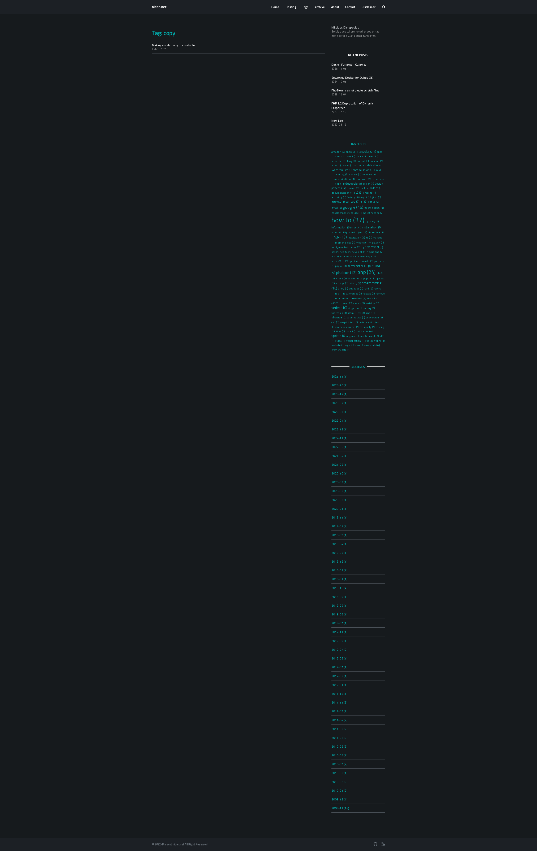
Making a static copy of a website (173, 45)
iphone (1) (351, 232)
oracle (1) (368, 261)
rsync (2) (372, 298)
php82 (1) (341, 278)
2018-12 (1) (339, 561)
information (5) (341, 227)
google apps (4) (374, 208)
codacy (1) (355, 174)
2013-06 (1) (339, 614)
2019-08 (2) (339, 526)
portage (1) (342, 283)
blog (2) (352, 161)
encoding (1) (339, 197)
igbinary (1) (372, 221)
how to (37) (348, 220)
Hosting (291, 7)
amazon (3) (338, 152)
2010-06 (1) (339, 755)
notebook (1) (347, 256)
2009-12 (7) (339, 799)
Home (275, 7)
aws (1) (351, 156)
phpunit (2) (370, 278)
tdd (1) (354, 322)
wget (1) (350, 345)
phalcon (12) (346, 272)
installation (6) (372, 227)
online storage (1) (365, 256)
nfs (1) (335, 256)
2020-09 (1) (339, 482)
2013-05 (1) (339, 623)
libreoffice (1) (376, 232)
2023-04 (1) (339, 420)
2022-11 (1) (339, 438)
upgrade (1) (353, 336)
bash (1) (373, 156)
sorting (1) (369, 308)
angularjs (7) (368, 151)
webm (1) (379, 341)
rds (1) (339, 294)
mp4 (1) (366, 247)
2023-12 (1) (339, 394)
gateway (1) (338, 202)
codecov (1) (369, 174)
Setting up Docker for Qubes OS (352, 77)
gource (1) (357, 213)
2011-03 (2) (339, 729)
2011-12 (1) (339, 693)
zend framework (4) (367, 345)
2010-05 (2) (339, 764)
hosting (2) (377, 213)
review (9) (359, 298)
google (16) (353, 207)
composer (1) (364, 179)
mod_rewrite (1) (341, 247)
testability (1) (368, 327)
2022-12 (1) (339, 429)
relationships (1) (353, 294)
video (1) (340, 341)
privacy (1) (355, 283)
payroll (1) (341, 266)
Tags (305, 7)
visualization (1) (355, 341)
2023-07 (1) (339, 403)
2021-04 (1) (339, 456)
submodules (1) (356, 317)
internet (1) (338, 232)
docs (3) (377, 188)
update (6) (338, 336)
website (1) (338, 345)
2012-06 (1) (339, 658)
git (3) (364, 201)
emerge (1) (369, 193)
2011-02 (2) (339, 737)
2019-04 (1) (339, 544)
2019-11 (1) (339, 517)
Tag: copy (163, 32)
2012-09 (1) (339, 641)
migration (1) (376, 243)
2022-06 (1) (339, 447)
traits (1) (351, 331)
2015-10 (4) (339, 588)
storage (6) (339, 317)
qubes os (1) (356, 289)
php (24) (367, 272)
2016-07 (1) (339, 579)
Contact (350, 7)
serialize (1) (372, 303)
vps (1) (369, 341)
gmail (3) (337, 208)
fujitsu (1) (375, 197)
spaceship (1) (339, 313)
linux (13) (339, 237)
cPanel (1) (347, 165)
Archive (320, 7)
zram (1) (336, 350)
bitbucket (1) (339, 161)
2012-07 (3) (339, 649)
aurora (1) (341, 156)
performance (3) (358, 266)
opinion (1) (355, 261)
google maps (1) (341, 213)
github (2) (374, 202)
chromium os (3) (363, 170)
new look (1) (359, 252)
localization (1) (357, 238)
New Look (337, 120)
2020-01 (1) (339, 508)
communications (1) (343, 179)
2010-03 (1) (339, 773)
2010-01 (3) (339, 790)
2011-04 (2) (339, 720)
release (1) (369, 294)
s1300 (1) (337, 303)
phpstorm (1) (355, 278)
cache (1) (359, 165)
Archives (358, 367)
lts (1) (369, 238)
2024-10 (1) (339, 385)
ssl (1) (362, 313)
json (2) (363, 232)
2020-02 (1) (339, 500)
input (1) (356, 227)
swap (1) (345, 322)
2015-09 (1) (339, 596)
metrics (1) (362, 243)
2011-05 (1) (339, 711)
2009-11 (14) (340, 808)
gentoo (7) (352, 201)
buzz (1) (336, 165)
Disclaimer (369, 7)
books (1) (362, 161)
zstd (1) (346, 350)
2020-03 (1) (339, 491)
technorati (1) (366, 322)
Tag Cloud (358, 144)
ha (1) (367, 213)
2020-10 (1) (339, 473)
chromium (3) (344, 170)
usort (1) (374, 336)
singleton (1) (355, 308)
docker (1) (366, 188)
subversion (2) (374, 317)
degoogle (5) (353, 183)
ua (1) (359, 331)
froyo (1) (364, 197)
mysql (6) (377, 247)
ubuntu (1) (369, 331)
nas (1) (335, 252)
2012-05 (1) (339, 667)
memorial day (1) (345, 243)
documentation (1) (342, 193)
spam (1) (353, 313)
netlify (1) (346, 252)
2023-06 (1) (339, 411)
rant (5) (369, 288)
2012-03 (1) (339, 676)
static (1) (371, 313)
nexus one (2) (375, 252)
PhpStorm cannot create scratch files (355, 90)
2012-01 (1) (339, 685)
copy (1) (340, 184)
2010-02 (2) (339, 781)
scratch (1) (359, 303)
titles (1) (340, 331)
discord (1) (353, 188)
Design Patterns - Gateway (348, 64)
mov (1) (356, 247)
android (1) (352, 152)
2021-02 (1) (339, 464)
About (335, 7)
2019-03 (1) (339, 552)
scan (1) (348, 303)
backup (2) (362, 156)
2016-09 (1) (339, 570)
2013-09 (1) (339, 605)
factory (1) (353, 197)
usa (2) (364, 336)
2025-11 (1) (339, 376)
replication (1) (343, 298)
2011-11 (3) (339, 702)
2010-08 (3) (339, 746)
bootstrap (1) (375, 161)
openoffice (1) (340, 261)
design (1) (369, 184)
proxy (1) (343, 289)
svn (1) (335, 322)
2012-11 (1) (339, 632)
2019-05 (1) (339, 535)
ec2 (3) (358, 192)
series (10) (339, 307)
